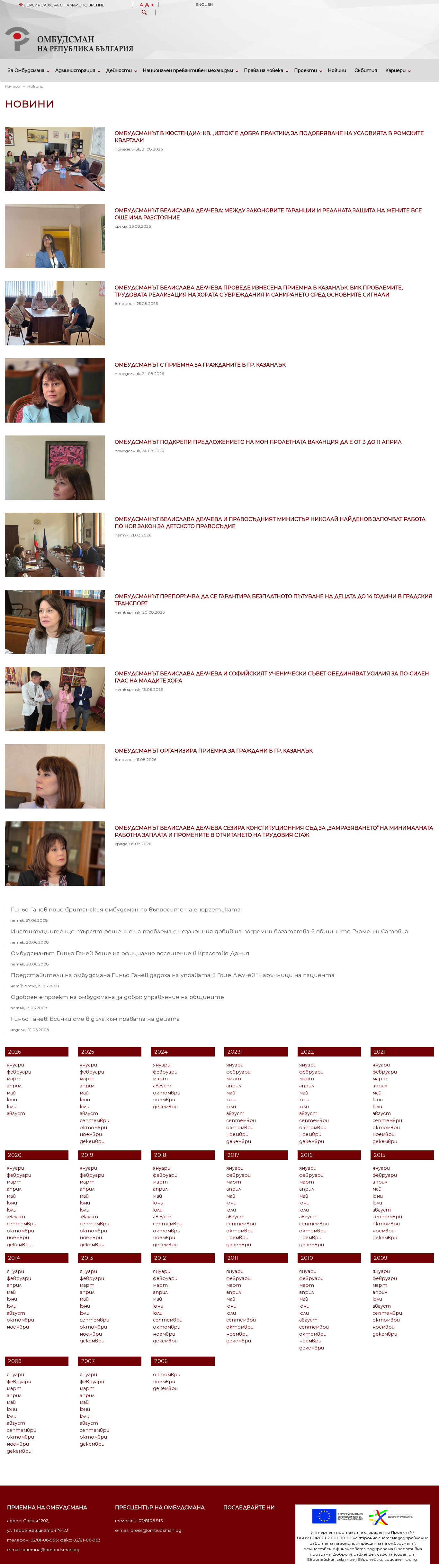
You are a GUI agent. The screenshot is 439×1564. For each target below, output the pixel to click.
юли (11, 1107)
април (14, 1086)
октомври (93, 1127)
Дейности (119, 70)
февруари (19, 1072)
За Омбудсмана (26, 70)
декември (92, 1141)
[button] (144, 13)
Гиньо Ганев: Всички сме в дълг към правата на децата (95, 1018)
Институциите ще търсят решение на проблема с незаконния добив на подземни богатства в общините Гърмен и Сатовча (209, 931)
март (14, 1079)
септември (94, 1120)
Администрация (75, 70)
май (11, 1093)
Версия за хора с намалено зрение (63, 5)
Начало (12, 86)
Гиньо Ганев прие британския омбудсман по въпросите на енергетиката (126, 909)
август (16, 1113)
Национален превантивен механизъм (188, 70)
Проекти (305, 70)
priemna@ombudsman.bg (50, 1549)
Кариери (395, 70)
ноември (91, 1134)
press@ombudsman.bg (155, 1530)
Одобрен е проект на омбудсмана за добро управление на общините (117, 996)
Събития (365, 70)
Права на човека (263, 70)
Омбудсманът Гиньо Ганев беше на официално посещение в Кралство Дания (130, 953)
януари (15, 1065)
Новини (337, 70)
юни (12, 1099)
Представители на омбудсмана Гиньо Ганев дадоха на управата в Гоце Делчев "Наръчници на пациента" (173, 975)
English (204, 4)
